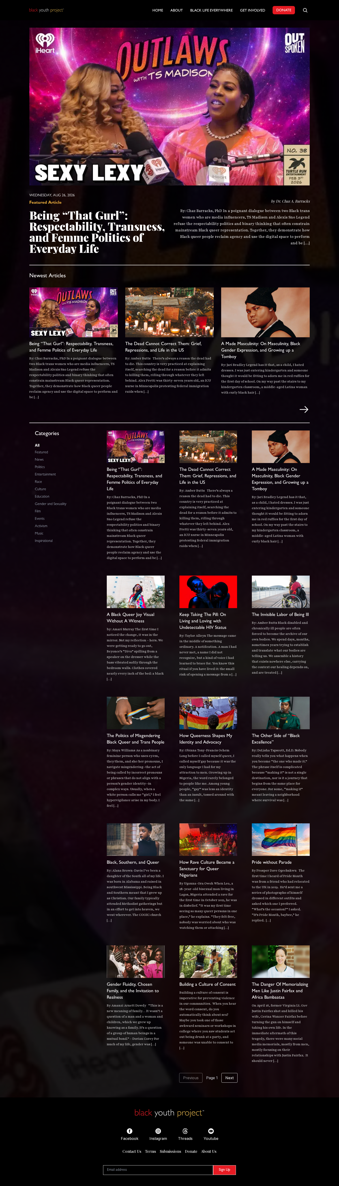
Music (39, 534)
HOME (157, 11)
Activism (41, 526)
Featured (41, 452)
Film (38, 512)
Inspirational (44, 541)
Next (229, 1077)
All (37, 445)
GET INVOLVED (252, 11)
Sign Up (224, 1170)
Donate (191, 1151)
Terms (150, 1151)
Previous (191, 1077)
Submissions (170, 1151)
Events (40, 519)
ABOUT (176, 11)
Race (38, 482)
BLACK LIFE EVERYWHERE (211, 11)
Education (42, 497)
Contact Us (131, 1151)
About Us (209, 1151)
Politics (40, 467)
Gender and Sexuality (50, 504)
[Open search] (305, 10)
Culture (40, 489)
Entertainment (45, 475)
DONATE (283, 10)
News (39, 460)
